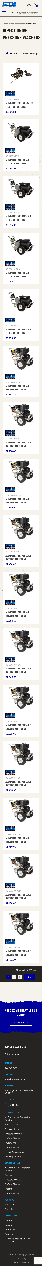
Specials (9, 1209)
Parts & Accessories (14, 1151)
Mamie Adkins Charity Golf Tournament (17, 1240)
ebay (18, 1105)
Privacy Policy (21, 1258)
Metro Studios (25, 1262)
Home (5, 23)
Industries (9, 1204)
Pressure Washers (17, 23)
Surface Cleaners (13, 1138)
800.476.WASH (12, 1067)
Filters (13, 53)
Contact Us (19, 1023)
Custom (8, 1225)
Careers (8, 1220)
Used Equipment (13, 1156)
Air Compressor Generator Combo (17, 1118)
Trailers (8, 1188)
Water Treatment (13, 1147)
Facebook (7, 1105)
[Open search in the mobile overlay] (25, 12)
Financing (9, 1234)
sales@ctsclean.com (15, 1079)
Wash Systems (12, 1124)
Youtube (13, 1105)
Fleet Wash (10, 1175)
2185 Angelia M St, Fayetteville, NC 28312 (19, 1091)
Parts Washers (12, 1129)
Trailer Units (10, 1142)
